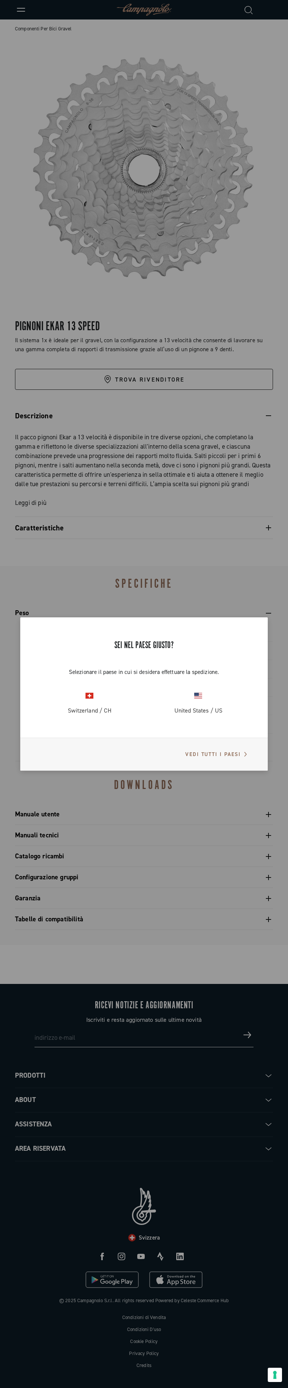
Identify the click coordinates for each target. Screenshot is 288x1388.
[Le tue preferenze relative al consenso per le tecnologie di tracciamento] (275, 1375)
